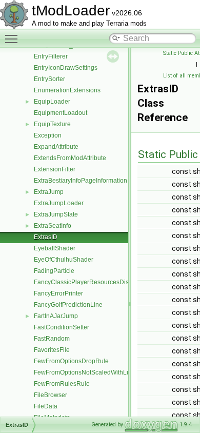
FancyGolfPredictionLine (68, 304)
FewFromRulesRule (62, 383)
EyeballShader (54, 248)
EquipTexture (52, 124)
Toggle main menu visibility (13, 38)
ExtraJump (49, 191)
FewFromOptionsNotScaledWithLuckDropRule (99, 372)
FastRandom (52, 338)
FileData (45, 406)
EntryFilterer (51, 56)
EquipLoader (52, 101)
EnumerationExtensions (67, 90)
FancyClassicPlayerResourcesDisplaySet (92, 282)
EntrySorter (49, 79)
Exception (48, 135)
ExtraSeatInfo (52, 225)
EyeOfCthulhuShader (63, 259)
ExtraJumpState (56, 214)
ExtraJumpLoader (59, 203)
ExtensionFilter (54, 169)
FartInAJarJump (56, 316)
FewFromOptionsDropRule (71, 361)
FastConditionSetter (61, 327)
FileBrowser (50, 395)
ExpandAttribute (56, 146)
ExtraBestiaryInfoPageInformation (80, 180)
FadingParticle (54, 270)
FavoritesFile (52, 349)
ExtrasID (45, 237)
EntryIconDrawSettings (65, 67)
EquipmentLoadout (60, 112)
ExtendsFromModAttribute (70, 158)
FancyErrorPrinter (58, 293)
